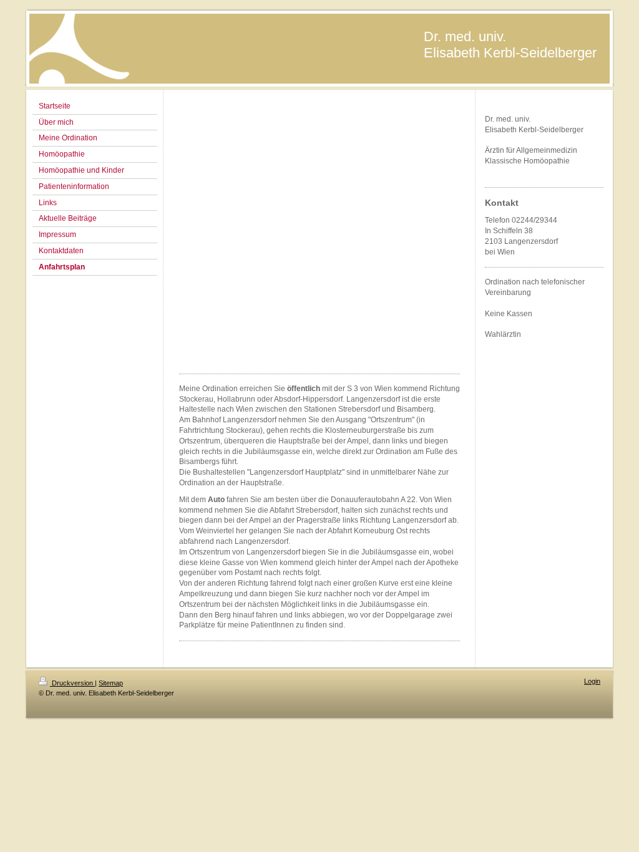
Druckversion (72, 683)
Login (592, 681)
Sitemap (111, 683)
